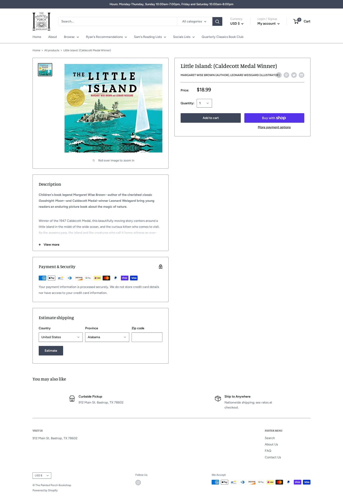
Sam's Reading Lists (148, 37)
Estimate (51, 350)
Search (270, 438)
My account (267, 23)
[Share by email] (301, 75)
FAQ (268, 451)
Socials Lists (181, 37)
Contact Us (273, 457)
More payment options (274, 127)
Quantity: (187, 103)
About (52, 37)
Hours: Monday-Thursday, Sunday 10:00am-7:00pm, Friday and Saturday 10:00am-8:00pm (171, 4)
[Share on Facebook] (279, 75)
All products (51, 50)
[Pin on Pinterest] (286, 75)
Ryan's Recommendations (104, 37)
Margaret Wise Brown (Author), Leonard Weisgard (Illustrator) (230, 75)
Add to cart (211, 118)
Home (37, 37)
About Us (271, 444)
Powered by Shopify (45, 490)
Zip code (138, 328)
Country (45, 328)
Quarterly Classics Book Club (222, 37)
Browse (69, 37)
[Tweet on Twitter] (294, 75)
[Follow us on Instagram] (138, 482)
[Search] (217, 21)
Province (91, 328)
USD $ (38, 475)
